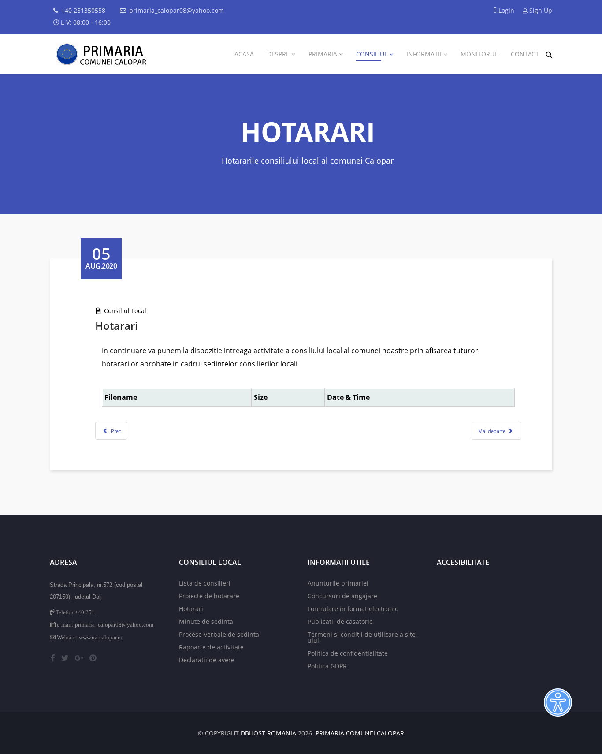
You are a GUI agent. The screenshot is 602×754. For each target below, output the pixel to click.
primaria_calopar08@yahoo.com (176, 10)
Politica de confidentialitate (348, 653)
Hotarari (191, 609)
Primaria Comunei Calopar (360, 733)
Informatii (424, 54)
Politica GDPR (327, 666)
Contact (525, 54)
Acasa (244, 54)
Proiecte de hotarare (209, 596)
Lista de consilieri (204, 583)
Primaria (322, 54)
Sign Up (540, 10)
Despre (278, 54)
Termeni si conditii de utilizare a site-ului (363, 637)
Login (506, 10)
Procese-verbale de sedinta (219, 634)
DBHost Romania (268, 733)
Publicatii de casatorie (340, 621)
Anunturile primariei (338, 583)
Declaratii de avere (206, 660)
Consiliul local (125, 310)
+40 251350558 (83, 10)
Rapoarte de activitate (211, 647)
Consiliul (371, 54)
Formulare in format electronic (353, 609)
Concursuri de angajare (342, 596)
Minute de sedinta (206, 621)
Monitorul (479, 54)
